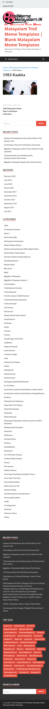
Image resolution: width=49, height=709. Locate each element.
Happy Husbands (11, 346)
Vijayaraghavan (10, 672)
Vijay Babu (23, 672)
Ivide (6, 358)
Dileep (40, 632)
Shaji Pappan (38, 662)
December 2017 (10, 192)
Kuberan (7, 397)
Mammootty (29, 646)
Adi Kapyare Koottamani (13, 241)
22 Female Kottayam (12, 229)
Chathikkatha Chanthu (13, 288)
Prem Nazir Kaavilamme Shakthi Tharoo (19, 474)
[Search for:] (24, 123)
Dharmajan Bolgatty (27, 632)
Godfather (8, 342)
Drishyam (8, 323)
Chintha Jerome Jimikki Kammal (16, 296)
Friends (7, 335)
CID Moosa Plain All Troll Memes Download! (20, 572)
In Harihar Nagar (10, 354)
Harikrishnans (9, 350)
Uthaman (7, 509)
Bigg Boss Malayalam (12, 276)
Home (5, 68)
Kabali (6, 366)
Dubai (6, 327)
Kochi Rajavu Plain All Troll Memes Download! (22, 145)
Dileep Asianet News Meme (15, 315)
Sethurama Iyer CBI (11, 486)
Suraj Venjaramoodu (34, 666)
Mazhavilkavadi (10, 417)
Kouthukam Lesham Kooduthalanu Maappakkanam (24, 393)
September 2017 (10, 203)
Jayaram (28, 639)
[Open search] (43, 59)
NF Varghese (9, 656)
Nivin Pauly (22, 656)
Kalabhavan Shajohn (28, 642)
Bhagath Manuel (10, 629)
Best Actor (8, 268)
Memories (8, 431)
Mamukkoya (9, 649)
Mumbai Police (10, 439)
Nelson (37, 652)
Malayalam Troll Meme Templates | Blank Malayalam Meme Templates (24, 37)
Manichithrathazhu (11, 409)
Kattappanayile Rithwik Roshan (16, 381)
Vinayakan (35, 672)
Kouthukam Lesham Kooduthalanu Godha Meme (23, 389)
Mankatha (8, 413)
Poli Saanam (9, 466)
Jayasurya (39, 639)
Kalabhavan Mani (11, 642)
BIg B (6, 272)
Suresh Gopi (9, 669)
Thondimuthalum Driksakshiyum (17, 494)
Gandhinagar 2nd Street (13, 339)
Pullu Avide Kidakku (12, 482)
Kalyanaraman (9, 374)
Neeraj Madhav (25, 652)
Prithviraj (8, 659)
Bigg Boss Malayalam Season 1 (16, 280)
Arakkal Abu (19, 626)
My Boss (7, 443)
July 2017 (8, 211)
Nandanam (8, 451)
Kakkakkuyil (9, 370)
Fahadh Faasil (9, 636)
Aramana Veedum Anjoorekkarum (17, 257)
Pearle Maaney (35, 656)
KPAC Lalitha (9, 646)
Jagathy (18, 639)
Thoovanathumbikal (12, 497)
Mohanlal (30, 649)
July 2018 (8, 180)
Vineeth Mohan (10, 676)
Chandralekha (9, 284)
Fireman (7, 331)
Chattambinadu (10, 292)
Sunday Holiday (10, 490)
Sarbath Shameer (24, 662)
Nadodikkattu (9, 447)
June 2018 (8, 184)
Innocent (38, 636)
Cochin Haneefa (10, 632)
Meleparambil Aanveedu (13, 427)
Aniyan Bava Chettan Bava (14, 253)
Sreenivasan (19, 666)
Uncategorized (9, 505)
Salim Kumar (9, 662)
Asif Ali (30, 626)
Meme (20, 649)
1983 (6, 225)
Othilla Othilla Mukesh (13, 458)
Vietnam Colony (10, 513)
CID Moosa (8, 307)
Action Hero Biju (10, 237)
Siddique (8, 666)
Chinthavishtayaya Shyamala (15, 300)
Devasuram (8, 311)
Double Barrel (9, 319)
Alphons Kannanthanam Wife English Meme (21, 249)
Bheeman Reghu (25, 629)
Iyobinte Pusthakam (12, 362)
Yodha (6, 517)
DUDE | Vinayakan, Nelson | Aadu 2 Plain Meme (21, 604)
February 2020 (9, 176)
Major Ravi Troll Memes (13, 405)
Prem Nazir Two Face (12, 478)
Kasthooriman (9, 378)
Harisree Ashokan (25, 636)
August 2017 (9, 207)
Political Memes (10, 470)
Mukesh (41, 649)
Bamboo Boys (9, 264)
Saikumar (31, 659)
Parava (6, 462)
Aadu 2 (7, 233)
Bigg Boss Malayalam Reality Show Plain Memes (22, 162)
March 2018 (9, 188)
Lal (19, 646)
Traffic (6, 501)
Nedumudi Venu (10, 652)
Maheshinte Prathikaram (14, 401)
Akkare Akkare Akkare (12, 245)
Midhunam (8, 435)
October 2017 (9, 199)
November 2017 (10, 196)
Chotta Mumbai (10, 303)
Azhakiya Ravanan (11, 261)
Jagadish (8, 639)
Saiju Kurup (20, 659)
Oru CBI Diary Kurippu (13, 454)
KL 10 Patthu (9, 385)
